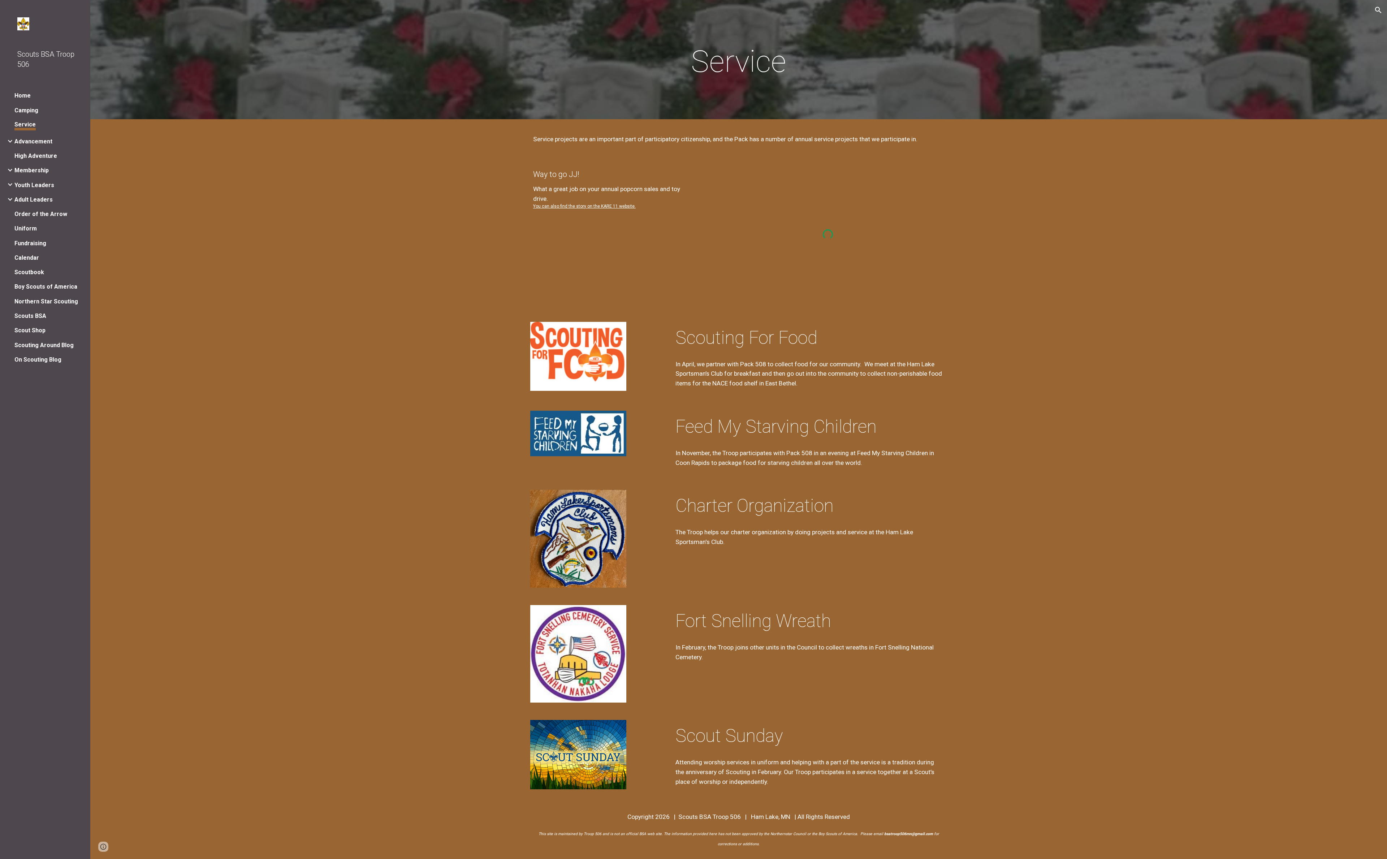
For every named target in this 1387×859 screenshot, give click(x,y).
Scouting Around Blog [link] (44, 345)
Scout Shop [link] (30, 330)
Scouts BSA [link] (30, 315)
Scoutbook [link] (29, 272)
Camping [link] (26, 110)
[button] (1378, 10)
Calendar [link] (26, 257)
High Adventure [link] (35, 155)
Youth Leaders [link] (34, 185)
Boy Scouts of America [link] (45, 286)
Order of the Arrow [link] (40, 214)
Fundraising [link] (30, 243)
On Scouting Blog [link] (37, 359)
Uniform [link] (25, 228)
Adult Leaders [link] (33, 199)
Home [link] (22, 95)
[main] (738, 61)
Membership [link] (31, 170)
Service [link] (25, 124)
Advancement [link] (33, 141)
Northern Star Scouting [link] (46, 301)
